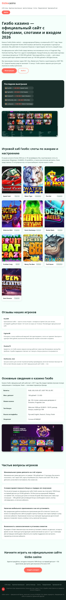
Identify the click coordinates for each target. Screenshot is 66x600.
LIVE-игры (5, 8)
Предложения (42, 8)
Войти (6, 12)
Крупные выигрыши (15, 8)
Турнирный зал (52, 8)
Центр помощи (27, 8)
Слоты (35, 8)
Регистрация (9, 71)
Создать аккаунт (33, 570)
